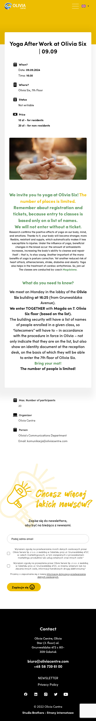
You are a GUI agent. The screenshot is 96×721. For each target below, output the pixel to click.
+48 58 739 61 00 (48, 666)
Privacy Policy (48, 684)
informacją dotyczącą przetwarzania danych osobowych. (62, 575)
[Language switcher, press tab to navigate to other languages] (85, 6)
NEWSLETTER (48, 678)
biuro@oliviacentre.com (48, 661)
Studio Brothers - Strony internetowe (48, 712)
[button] (75, 6)
